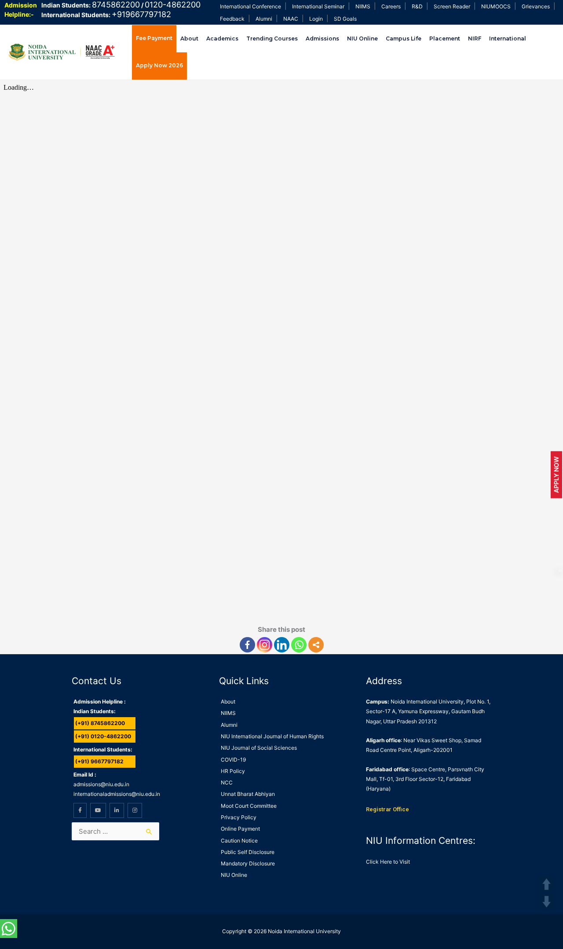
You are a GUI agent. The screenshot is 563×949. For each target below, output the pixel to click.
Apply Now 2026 (159, 65)
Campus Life (403, 38)
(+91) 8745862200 (100, 723)
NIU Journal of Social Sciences (259, 747)
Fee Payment (154, 38)
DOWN (546, 901)
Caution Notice (239, 840)
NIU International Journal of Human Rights (272, 736)
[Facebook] (247, 644)
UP (546, 884)
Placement (444, 38)
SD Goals (345, 18)
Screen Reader (452, 6)
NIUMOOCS (496, 6)
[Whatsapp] (299, 644)
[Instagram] (264, 644)
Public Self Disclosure (247, 852)
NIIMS (362, 6)
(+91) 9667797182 (99, 761)
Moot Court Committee (249, 805)
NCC (227, 782)
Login (316, 18)
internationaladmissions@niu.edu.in (116, 794)
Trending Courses (272, 38)
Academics (222, 38)
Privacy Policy (238, 817)
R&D (417, 6)
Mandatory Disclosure (248, 863)
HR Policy (233, 771)
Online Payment (240, 828)
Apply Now (556, 474)
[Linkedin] (281, 644)
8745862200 (116, 4)
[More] (316, 644)
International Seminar (318, 6)
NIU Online (362, 38)
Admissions (322, 38)
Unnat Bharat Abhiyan (248, 794)
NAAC (290, 18)
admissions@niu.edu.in (101, 784)
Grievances (536, 6)
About (189, 38)
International (507, 38)
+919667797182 (141, 14)
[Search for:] (115, 831)
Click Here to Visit (388, 861)
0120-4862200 (173, 4)
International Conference (250, 6)
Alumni (264, 18)
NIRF (474, 38)
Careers (391, 6)
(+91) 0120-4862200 (103, 736)
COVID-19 (233, 759)
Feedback (232, 18)
